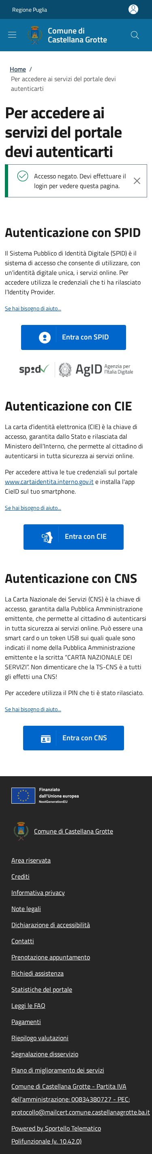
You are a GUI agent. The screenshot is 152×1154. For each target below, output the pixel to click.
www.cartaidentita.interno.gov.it (49, 481)
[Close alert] (137, 181)
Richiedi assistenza (37, 973)
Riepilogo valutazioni (40, 1038)
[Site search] (135, 35)
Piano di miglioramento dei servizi (57, 1070)
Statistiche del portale (41, 989)
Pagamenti (26, 1021)
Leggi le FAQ (28, 1005)
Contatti (22, 941)
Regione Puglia (29, 9)
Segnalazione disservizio (44, 1054)
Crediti (20, 876)
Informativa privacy (38, 892)
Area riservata (31, 860)
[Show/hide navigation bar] (12, 34)
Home (18, 69)
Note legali (26, 908)
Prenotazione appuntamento (50, 957)
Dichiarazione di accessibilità (50, 925)
